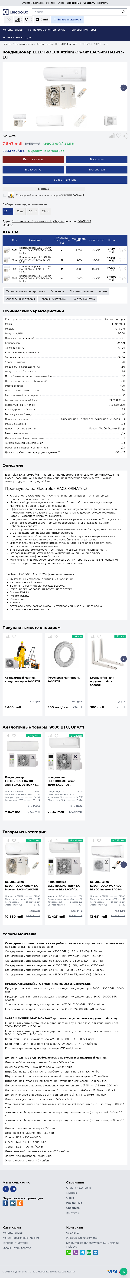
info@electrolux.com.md (82, 1237)
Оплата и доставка (33, 2)
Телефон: (78, 221)
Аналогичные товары (20, 299)
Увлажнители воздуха (17, 1247)
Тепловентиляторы (15, 1242)
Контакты (102, 2)
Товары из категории (54, 299)
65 (62, 278)
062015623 (73, 1232)
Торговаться (97, 169)
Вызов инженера (65, 179)
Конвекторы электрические (21, 1237)
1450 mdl (78, 195)
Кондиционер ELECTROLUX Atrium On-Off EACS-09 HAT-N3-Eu (35, 250)
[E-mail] (95, 1252)
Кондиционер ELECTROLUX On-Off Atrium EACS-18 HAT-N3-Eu (35, 269)
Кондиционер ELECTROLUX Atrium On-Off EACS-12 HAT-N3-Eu (35, 260)
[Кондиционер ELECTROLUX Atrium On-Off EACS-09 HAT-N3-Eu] (6, 250)
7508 (14, 278)
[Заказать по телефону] (68, 1252)
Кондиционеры (13, 1232)
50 (62, 269)
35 (62, 259)
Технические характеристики (25, 291)
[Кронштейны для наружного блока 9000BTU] (107, 654)
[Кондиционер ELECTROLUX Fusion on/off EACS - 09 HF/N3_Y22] (65, 754)
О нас (61, 2)
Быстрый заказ (33, 159)
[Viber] (75, 1252)
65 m (45, 211)
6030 (14, 269)
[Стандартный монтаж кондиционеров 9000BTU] (11, 195)
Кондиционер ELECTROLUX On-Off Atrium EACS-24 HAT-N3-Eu (35, 278)
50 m (33, 211)
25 (62, 250)
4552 (14, 259)
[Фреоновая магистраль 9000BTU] (65, 654)
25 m (8, 211)
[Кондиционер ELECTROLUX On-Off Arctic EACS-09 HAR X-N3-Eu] (22, 754)
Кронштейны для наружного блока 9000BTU (102, 681)
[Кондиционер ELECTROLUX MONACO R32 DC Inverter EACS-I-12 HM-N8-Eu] (107, 858)
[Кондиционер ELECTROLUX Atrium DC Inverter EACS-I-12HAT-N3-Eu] (22, 858)
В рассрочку (33, 169)
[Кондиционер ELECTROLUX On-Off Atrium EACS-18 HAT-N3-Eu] (6, 269)
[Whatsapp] (89, 1252)
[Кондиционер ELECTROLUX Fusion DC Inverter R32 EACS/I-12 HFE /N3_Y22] (65, 858)
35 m (20, 211)
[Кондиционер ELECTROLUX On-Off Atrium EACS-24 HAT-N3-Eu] (6, 278)
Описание (57, 291)
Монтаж (50, 2)
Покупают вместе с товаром (88, 291)
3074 (14, 250)
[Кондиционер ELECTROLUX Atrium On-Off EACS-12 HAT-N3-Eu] (6, 260)
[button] (122, 89)
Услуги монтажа (84, 299)
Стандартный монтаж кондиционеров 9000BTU (44, 195)
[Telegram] (82, 1252)
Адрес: (34, 223)
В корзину (97, 159)
